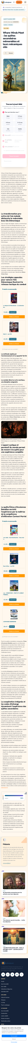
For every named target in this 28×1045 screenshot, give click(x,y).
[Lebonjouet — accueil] (6, 2)
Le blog (3, 1002)
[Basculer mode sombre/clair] (14, 2)
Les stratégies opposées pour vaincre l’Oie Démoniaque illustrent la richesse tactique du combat (14, 810)
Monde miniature (5, 1018)
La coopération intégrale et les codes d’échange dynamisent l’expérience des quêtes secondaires (13, 827)
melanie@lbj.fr (7, 863)
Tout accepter (14, 1036)
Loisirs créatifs (4, 1016)
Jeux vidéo (6, 28)
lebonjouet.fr (4, 787)
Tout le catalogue (5, 1005)
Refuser (14, 1039)
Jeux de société (4, 984)
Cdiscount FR (13, 312)
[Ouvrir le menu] (25, 2)
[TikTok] (22, 975)
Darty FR (12, 626)
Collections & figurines (6, 989)
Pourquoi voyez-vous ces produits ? (10, 349)
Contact (19, 2)
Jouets (2, 981)
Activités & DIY (4, 991)
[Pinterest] (12, 975)
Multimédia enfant (5, 1021)
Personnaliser (14, 1042)
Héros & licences (5, 997)
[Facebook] (3, 975)
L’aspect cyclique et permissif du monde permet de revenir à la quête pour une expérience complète (13, 816)
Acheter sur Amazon (14, 316)
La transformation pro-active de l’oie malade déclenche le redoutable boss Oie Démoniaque (13, 805)
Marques (3, 1000)
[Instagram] (8, 975)
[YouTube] (17, 975)
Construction (4, 1013)
